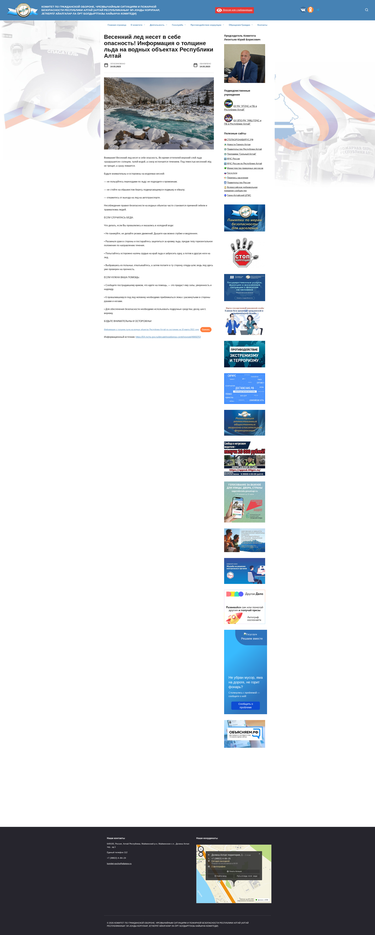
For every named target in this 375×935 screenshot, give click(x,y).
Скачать (206, 330)
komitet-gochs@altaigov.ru (119, 863)
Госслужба (177, 25)
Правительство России (238, 182)
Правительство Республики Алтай (244, 149)
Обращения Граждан (239, 25)
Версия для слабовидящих (237, 10)
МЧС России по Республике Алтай (244, 163)
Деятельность (157, 25)
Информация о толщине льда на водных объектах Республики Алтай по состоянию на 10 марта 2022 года (151, 330)
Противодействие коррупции (206, 25)
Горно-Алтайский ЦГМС (239, 195)
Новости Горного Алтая (238, 144)
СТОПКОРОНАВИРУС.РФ (239, 139)
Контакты (262, 25)
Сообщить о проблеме (245, 705)
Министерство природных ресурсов (245, 168)
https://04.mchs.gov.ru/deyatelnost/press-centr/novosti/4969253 (168, 337)
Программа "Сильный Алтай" (241, 154)
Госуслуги (232, 173)
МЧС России (233, 158)
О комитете (136, 25)
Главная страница (117, 25)
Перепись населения (237, 177)
